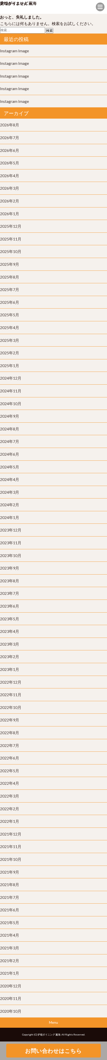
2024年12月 (10, 378)
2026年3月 (9, 188)
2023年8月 (9, 580)
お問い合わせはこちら (53, 1050)
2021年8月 (9, 884)
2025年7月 (9, 289)
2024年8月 (9, 428)
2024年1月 (9, 517)
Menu (53, 1022)
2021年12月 (10, 834)
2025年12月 (10, 226)
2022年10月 (10, 707)
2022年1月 (9, 821)
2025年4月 (9, 327)
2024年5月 (9, 466)
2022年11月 (10, 694)
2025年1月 (9, 365)
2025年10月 (10, 251)
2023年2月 (9, 656)
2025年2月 (9, 352)
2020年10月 (10, 1011)
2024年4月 (9, 479)
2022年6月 (9, 757)
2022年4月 (9, 783)
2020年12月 (10, 985)
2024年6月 (9, 454)
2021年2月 (9, 960)
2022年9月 (9, 719)
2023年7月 (9, 593)
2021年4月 (9, 935)
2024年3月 (9, 492)
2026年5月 (9, 162)
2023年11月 (10, 542)
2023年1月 (9, 669)
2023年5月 (9, 618)
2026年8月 (9, 124)
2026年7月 (9, 137)
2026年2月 (9, 200)
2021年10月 (10, 859)
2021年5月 (9, 922)
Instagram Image (14, 50)
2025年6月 (9, 302)
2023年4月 (9, 631)
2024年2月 (9, 504)
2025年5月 (9, 314)
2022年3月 (9, 795)
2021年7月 (9, 897)
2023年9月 (9, 568)
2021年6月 (9, 909)
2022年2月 (9, 808)
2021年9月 (9, 872)
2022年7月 (9, 745)
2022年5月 (9, 770)
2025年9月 (9, 264)
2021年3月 (9, 947)
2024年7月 (9, 441)
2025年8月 (9, 277)
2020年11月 (10, 998)
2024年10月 (10, 403)
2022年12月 (10, 682)
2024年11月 (10, 390)
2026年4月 (9, 175)
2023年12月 (10, 529)
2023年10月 (10, 555)
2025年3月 (9, 340)
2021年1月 (9, 973)
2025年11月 (10, 238)
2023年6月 (9, 606)
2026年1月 (9, 213)
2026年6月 (9, 150)
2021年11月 (10, 846)
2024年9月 (9, 416)
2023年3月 (9, 644)
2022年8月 (9, 732)
